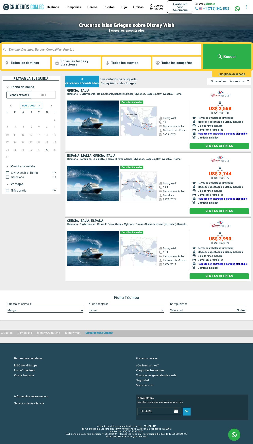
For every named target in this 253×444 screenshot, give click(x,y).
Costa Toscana (24, 375)
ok (187, 411)
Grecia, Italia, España (85, 220)
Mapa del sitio (145, 385)
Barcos (92, 7)
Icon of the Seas (24, 370)
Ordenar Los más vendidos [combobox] (228, 81)
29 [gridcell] (46, 150)
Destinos (53, 7)
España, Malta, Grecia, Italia (91, 155)
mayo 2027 (28, 105)
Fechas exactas (18, 95)
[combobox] (103, 49)
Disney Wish (72, 332)
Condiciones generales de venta (156, 375)
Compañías (25, 332)
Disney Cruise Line (48, 332)
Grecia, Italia (78, 90)
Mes (43, 95)
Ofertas (138, 7)
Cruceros (7, 332)
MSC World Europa (25, 365)
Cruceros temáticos (156, 7)
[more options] (247, 7)
